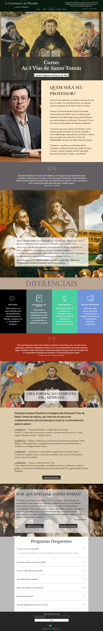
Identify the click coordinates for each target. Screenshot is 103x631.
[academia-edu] (53, 625)
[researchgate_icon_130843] (50, 625)
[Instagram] (48, 625)
